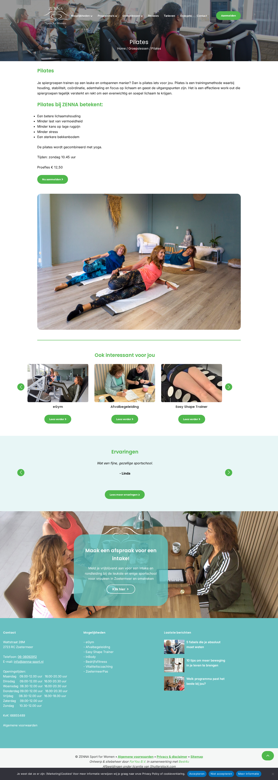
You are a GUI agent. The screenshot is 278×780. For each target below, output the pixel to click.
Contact (202, 15)
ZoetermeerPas (97, 671)
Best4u (183, 761)
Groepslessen (131, 15)
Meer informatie (248, 773)
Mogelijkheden (80, 15)
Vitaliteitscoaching (99, 666)
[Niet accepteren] (273, 774)
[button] (20, 387)
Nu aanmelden (51, 179)
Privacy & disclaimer (172, 757)
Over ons (186, 15)
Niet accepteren (221, 773)
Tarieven (169, 15)
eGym (90, 642)
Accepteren (197, 773)
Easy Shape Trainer (100, 652)
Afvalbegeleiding (98, 647)
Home (121, 48)
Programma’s (106, 15)
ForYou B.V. (137, 761)
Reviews (153, 15)
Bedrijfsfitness (96, 662)
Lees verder (56, 419)
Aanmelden (228, 15)
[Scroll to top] (268, 755)
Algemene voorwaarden (135, 757)
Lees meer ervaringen (124, 494)
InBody (91, 657)
